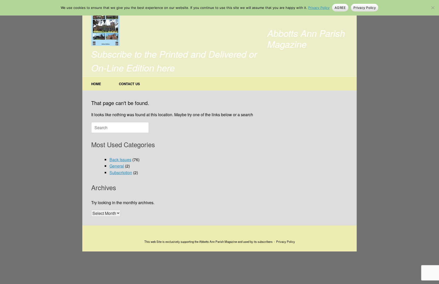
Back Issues (120, 159)
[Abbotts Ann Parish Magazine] (105, 27)
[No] (432, 7)
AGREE (340, 8)
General (116, 166)
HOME (96, 83)
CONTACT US (129, 83)
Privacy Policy (285, 242)
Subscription (120, 172)
